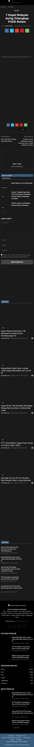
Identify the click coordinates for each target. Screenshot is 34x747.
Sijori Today (9, 26)
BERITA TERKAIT (7, 175)
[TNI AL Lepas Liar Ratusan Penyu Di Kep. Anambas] (5, 205)
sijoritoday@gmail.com (22, 621)
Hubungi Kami (27, 737)
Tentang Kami (11, 736)
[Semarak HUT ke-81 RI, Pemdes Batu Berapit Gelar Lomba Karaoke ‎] (17, 464)
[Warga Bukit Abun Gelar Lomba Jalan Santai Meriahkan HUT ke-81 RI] (17, 354)
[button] (31, 2)
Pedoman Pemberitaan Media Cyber (11, 737)
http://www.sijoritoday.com (17, 166)
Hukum (3, 328)
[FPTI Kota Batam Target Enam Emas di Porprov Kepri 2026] (17, 429)
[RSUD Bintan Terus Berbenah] (5, 185)
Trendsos (4, 683)
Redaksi (12, 739)
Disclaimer (19, 739)
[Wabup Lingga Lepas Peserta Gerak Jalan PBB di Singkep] (5, 658)
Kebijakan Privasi (20, 736)
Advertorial (4, 187)
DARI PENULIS (6, 178)
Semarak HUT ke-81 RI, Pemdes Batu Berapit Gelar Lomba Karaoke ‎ (16, 479)
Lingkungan (4, 680)
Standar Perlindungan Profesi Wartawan (17, 741)
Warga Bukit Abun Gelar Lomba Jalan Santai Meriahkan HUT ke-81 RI (16, 370)
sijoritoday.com (5, 338)
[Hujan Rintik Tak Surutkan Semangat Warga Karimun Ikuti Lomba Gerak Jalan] (17, 391)
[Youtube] (25, 626)
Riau (2, 675)
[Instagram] (14, 626)
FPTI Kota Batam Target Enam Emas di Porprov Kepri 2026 (17, 444)
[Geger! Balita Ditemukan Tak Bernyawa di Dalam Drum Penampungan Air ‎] (17, 317)
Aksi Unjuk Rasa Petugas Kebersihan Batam (8, 140)
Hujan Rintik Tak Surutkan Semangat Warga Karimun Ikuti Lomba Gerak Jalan (16, 408)
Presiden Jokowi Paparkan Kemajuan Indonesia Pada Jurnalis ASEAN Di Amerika (25, 142)
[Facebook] (9, 626)
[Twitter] (19, 626)
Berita (3, 196)
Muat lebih (16, 727)
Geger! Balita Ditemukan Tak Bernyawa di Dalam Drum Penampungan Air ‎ (13, 333)
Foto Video (17, 10)
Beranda (3, 7)
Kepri (3, 365)
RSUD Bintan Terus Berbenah (21, 183)
